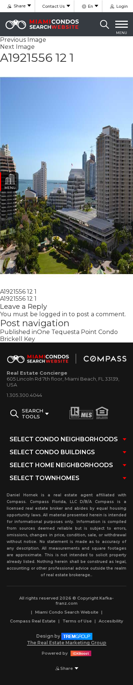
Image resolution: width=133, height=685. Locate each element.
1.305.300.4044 (24, 395)
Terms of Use (77, 621)
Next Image (17, 46)
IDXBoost (81, 653)
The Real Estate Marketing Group (66, 642)
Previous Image (23, 39)
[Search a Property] (104, 24)
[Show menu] (121, 24)
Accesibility (111, 621)
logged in (53, 314)
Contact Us (53, 6)
